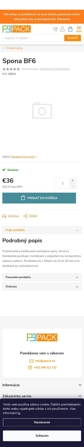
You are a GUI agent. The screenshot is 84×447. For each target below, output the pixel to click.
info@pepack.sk (45, 361)
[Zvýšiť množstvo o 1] (72, 180)
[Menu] (79, 29)
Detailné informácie (22, 157)
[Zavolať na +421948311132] (55, 29)
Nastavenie (42, 422)
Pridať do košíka (42, 198)
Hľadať (72, 38)
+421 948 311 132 (45, 367)
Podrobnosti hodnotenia (55, 69)
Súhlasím (42, 436)
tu (19, 413)
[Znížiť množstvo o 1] (72, 186)
